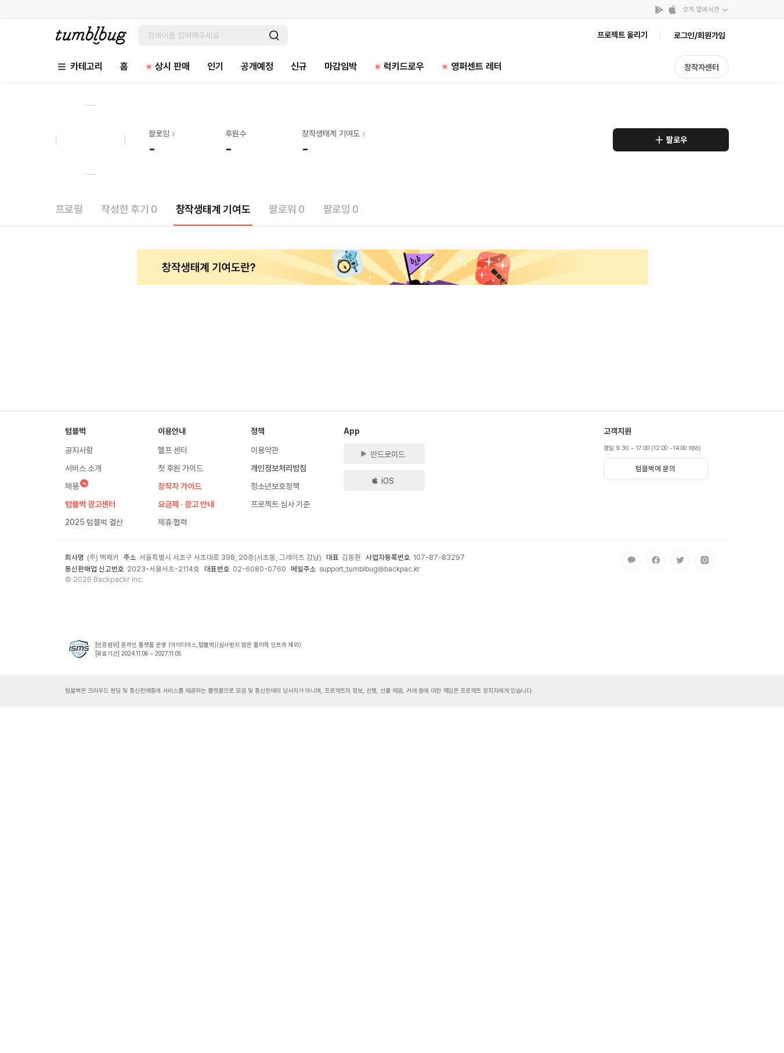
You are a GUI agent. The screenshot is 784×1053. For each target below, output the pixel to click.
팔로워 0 (286, 209)
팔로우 (676, 139)
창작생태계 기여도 (213, 209)
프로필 (69, 209)
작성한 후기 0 (129, 209)
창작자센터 (701, 67)
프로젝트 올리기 (622, 34)
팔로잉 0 (341, 209)
